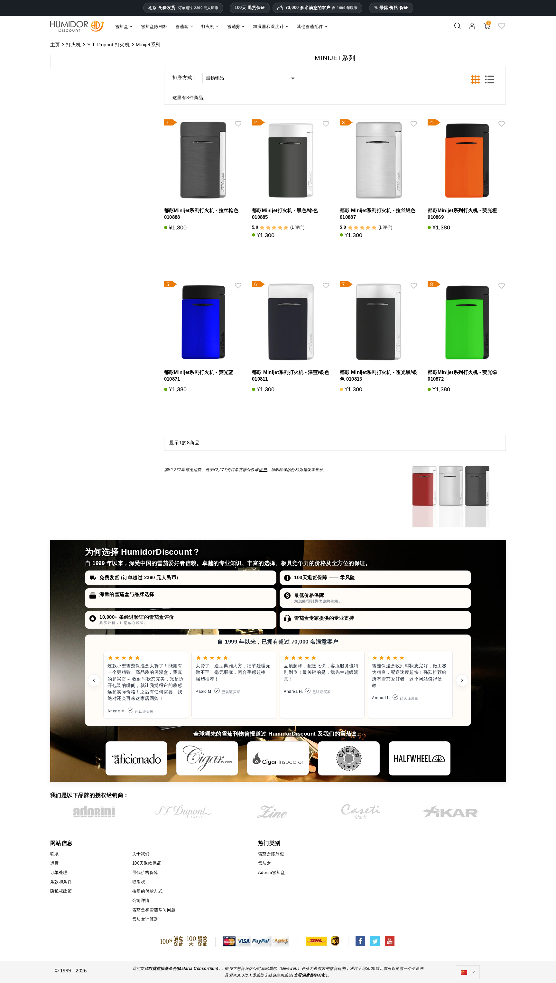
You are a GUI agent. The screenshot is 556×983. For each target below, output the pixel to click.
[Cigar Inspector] (278, 758)
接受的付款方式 (147, 891)
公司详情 (141, 900)
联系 (54, 853)
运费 (263, 470)
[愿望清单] (501, 28)
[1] (262, 227)
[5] (285, 227)
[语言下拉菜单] (468, 972)
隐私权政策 (61, 891)
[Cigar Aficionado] (136, 758)
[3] (274, 227)
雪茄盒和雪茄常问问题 (154, 909)
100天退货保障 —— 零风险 (324, 577)
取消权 (138, 881)
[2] (268, 227)
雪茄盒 (264, 863)
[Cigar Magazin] (349, 758)
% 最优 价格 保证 (391, 7)
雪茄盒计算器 (145, 919)
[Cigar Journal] (207, 758)
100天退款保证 (146, 863)
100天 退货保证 (250, 7)
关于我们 (141, 853)
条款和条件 (61, 881)
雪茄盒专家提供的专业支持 (324, 618)
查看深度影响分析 (310, 975)
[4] (280, 227)
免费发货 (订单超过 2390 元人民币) (138, 577)
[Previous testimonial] (94, 680)
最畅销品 (215, 77)
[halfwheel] (419, 758)
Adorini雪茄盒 (271, 872)
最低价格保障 (309, 595)
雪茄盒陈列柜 (271, 853)
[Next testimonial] (462, 680)
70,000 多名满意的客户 (321, 7)
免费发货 (188, 7)
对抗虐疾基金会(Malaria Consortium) (183, 968)
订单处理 (59, 872)
